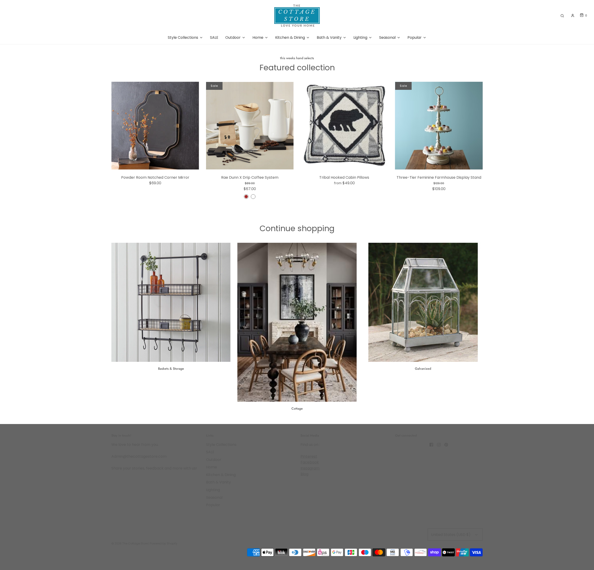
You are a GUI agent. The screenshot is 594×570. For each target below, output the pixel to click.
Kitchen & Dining (221, 474)
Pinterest (308, 456)
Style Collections (221, 444)
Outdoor (213, 459)
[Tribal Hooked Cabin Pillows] (344, 126)
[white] (253, 196)
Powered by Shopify (163, 543)
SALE (214, 37)
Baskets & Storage (171, 368)
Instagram (310, 468)
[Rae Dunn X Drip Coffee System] (250, 126)
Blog (304, 474)
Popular (213, 505)
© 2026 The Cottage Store (129, 543)
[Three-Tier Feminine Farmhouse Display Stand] (439, 126)
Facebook (309, 462)
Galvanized (423, 368)
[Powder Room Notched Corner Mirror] (155, 126)
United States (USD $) (451, 534)
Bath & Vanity (218, 482)
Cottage (297, 408)
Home (211, 467)
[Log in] (572, 15)
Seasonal (214, 497)
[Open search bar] (562, 15)
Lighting (213, 489)
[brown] (246, 196)
